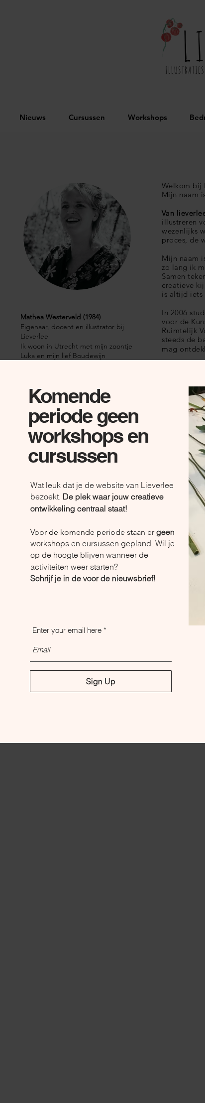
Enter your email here (67, 630)
